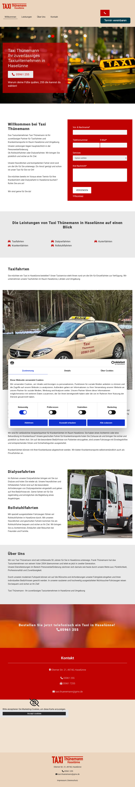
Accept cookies (34, 713)
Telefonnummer (80, 140)
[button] (105, 13)
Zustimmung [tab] (28, 370)
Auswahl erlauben (67, 423)
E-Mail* (103, 140)
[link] (34, 703)
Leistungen (26, 17)
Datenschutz (73, 780)
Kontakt (54, 17)
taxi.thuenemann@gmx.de (69, 691)
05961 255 (69, 630)
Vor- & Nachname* (81, 127)
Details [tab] (67, 370)
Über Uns (41, 17)
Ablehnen (29, 423)
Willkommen (10, 17)
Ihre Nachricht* (80, 166)
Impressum (61, 780)
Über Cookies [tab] (107, 370)
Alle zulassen (106, 423)
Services (77, 153)
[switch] (52, 412)
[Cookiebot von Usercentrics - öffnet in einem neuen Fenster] (113, 363)
